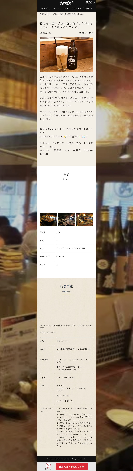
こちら (82, 136)
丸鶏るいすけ (45, 14)
